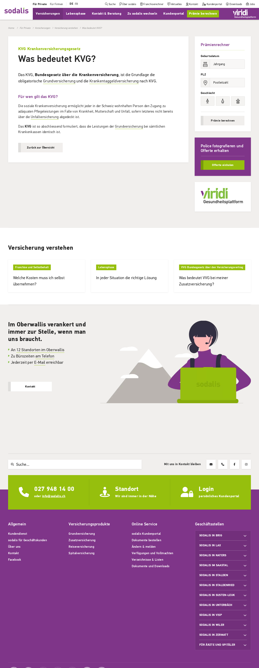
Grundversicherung (59, 81)
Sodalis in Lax (210, 545)
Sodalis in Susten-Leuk (217, 595)
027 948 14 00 (54, 489)
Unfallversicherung (45, 117)
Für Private (25, 28)
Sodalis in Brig (210, 535)
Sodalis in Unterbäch (215, 605)
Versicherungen (42, 28)
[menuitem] (40, 4)
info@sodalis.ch (53, 496)
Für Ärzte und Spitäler (217, 644)
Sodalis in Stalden (213, 575)
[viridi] (244, 14)
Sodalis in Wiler (211, 625)
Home (11, 28)
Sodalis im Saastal (213, 565)
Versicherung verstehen (66, 28)
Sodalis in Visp (210, 615)
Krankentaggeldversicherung (114, 81)
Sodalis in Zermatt (213, 635)
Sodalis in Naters (212, 555)
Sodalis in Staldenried (216, 585)
